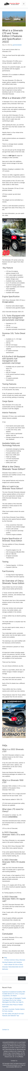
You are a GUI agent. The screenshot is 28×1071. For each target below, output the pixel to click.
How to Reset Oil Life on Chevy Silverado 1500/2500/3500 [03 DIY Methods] (12, 967)
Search (22, 978)
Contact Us (5, 1029)
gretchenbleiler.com (14, 1065)
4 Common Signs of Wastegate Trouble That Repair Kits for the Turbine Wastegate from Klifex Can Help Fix (14, 1000)
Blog (5, 957)
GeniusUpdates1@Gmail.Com (14, 1067)
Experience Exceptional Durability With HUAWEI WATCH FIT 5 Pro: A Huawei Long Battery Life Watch (13, 993)
